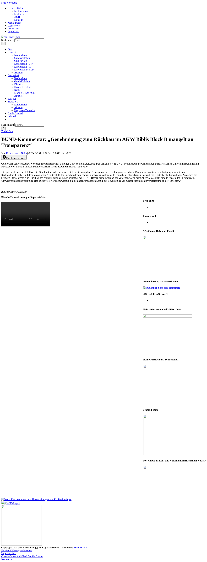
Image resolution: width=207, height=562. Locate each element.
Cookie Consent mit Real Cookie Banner (22, 556)
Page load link (8, 553)
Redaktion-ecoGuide (16, 153)
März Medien (80, 547)
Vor (11, 131)
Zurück (5, 131)
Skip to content (9, 2)
